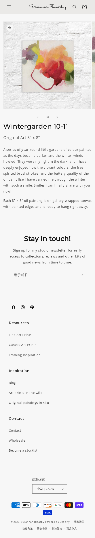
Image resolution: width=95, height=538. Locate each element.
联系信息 (71, 528)
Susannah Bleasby (32, 521)
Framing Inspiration (24, 355)
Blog (12, 383)
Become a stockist (23, 450)
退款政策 (79, 521)
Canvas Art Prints (22, 345)
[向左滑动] (38, 117)
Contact (15, 430)
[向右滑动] (57, 117)
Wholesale (17, 440)
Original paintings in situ (29, 403)
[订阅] (81, 275)
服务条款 (42, 528)
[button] (9, 7)
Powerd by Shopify (57, 521)
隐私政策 (28, 528)
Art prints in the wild (25, 393)
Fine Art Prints (20, 335)
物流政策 (57, 528)
